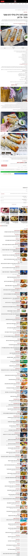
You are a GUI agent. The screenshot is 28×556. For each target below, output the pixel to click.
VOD (22, 3)
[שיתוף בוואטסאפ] (7, 23)
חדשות (26, 3)
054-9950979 (17, 83)
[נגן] (14, 94)
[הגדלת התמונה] (26, 26)
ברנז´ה (11, 3)
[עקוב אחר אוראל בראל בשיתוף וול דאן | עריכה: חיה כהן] (4, 169)
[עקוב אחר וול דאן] (20, 169)
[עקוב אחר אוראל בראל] (23, 169)
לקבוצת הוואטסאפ (13, 171)
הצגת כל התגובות (14, 204)
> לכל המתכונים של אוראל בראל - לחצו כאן (22, 110)
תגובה (1, 197)
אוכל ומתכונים (7, 3)
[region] (14, 94)
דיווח (3, 197)
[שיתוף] (5, 23)
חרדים (20, 3)
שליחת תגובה (2, 193)
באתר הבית (26, 69)
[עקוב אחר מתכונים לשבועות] (15, 169)
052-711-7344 (23, 83)
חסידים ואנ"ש (15, 3)
